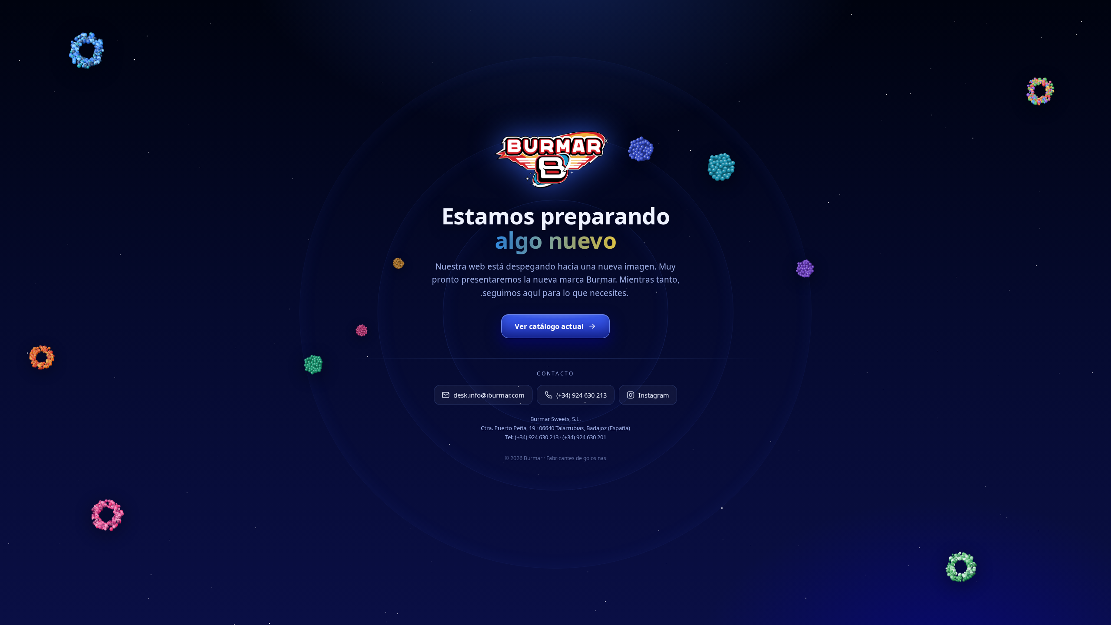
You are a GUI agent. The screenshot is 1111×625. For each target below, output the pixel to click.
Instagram (653, 395)
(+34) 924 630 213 (581, 395)
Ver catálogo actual (549, 326)
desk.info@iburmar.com (489, 395)
